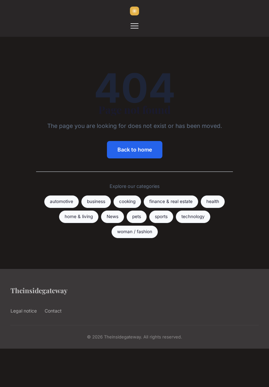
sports (161, 216)
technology (193, 216)
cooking (127, 201)
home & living (79, 216)
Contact (53, 311)
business (96, 201)
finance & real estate (171, 201)
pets (136, 216)
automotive (61, 201)
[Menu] (134, 26)
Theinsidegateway (39, 290)
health (212, 201)
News (112, 216)
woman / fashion (134, 231)
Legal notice (23, 311)
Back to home (134, 149)
